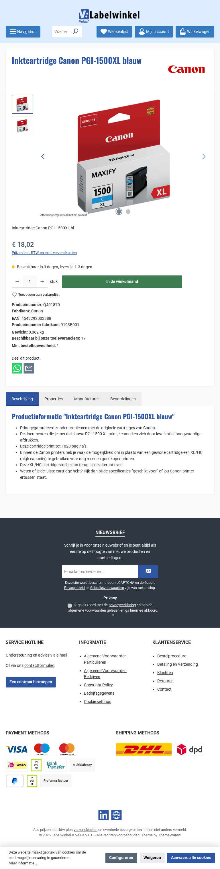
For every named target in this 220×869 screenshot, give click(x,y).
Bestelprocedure (171, 656)
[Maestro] (42, 749)
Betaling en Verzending (177, 664)
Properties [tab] (53, 399)
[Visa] (17, 749)
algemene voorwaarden (87, 610)
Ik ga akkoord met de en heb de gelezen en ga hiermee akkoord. (113, 610)
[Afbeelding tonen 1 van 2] (119, 211)
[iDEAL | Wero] (17, 765)
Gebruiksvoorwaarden (107, 588)
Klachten (165, 672)
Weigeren (152, 857)
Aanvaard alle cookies (191, 857)
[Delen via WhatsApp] (17, 368)
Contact (164, 689)
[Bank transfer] (56, 765)
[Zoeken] (75, 31)
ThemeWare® (169, 835)
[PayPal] (15, 781)
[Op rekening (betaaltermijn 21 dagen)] (32, 781)
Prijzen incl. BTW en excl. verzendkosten (44, 253)
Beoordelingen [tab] (123, 399)
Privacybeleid (74, 588)
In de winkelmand (122, 281)
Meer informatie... (23, 863)
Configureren (121, 857)
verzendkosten (85, 829)
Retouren (165, 681)
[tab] (22, 399)
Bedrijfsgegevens (99, 693)
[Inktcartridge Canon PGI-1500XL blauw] (123, 156)
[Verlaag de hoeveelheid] (17, 281)
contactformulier (39, 665)
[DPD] (189, 749)
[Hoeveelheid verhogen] (42, 281)
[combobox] (61, 31)
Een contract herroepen (30, 681)
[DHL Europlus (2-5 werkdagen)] (144, 749)
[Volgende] (203, 156)
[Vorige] (43, 156)
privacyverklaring (122, 605)
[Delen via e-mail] (28, 368)
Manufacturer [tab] (86, 399)
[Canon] (186, 69)
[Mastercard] (67, 749)
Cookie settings (97, 701)
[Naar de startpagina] (110, 16)
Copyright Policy (98, 685)
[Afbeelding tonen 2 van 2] (128, 211)
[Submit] (148, 571)
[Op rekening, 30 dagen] (36, 765)
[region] (110, 156)
